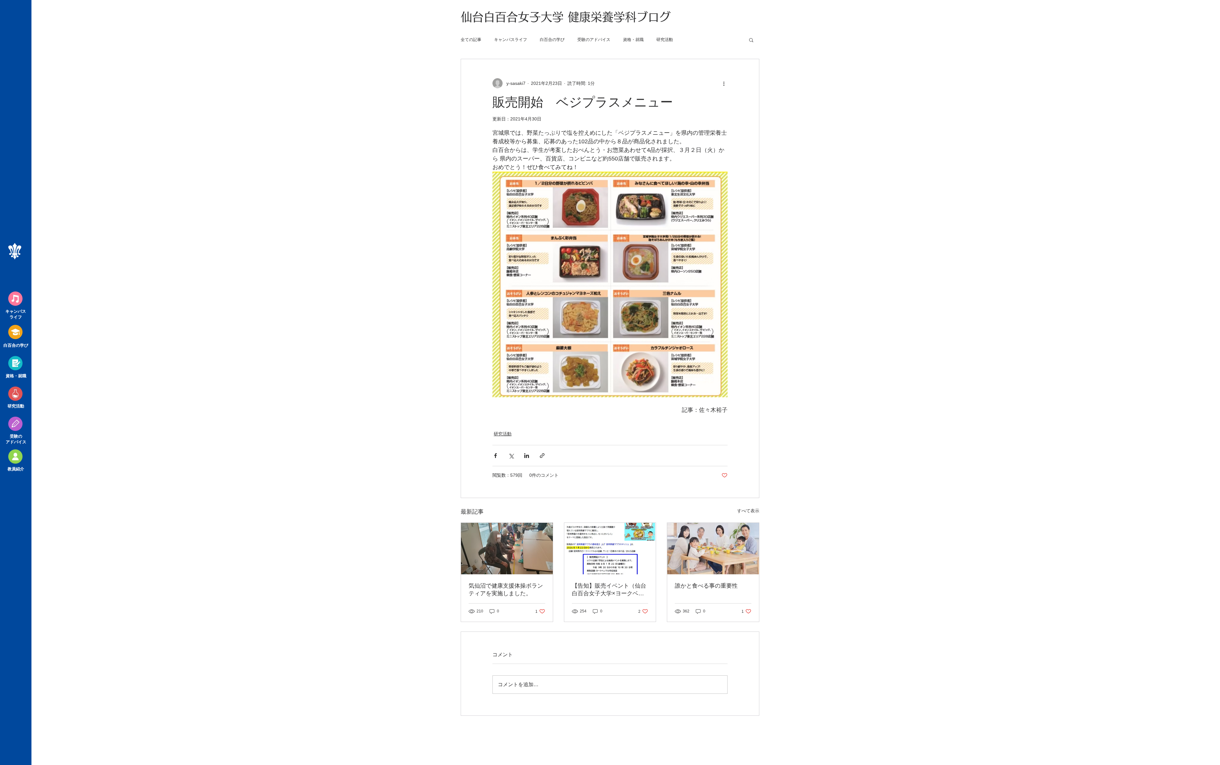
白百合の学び (552, 39)
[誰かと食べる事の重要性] (713, 548)
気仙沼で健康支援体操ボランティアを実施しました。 (506, 590)
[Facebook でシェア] (495, 456)
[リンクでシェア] (542, 456)
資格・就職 (633, 39)
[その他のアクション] (724, 83)
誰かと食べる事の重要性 (706, 586)
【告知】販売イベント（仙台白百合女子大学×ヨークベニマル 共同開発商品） (609, 590)
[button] (751, 39)
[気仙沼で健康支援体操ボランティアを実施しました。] (507, 548)
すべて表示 (748, 510)
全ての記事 (471, 39)
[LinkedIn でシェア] (527, 456)
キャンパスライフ (510, 39)
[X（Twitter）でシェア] (511, 456)
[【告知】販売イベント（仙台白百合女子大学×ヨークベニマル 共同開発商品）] (610, 548)
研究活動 (664, 39)
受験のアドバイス (593, 39)
